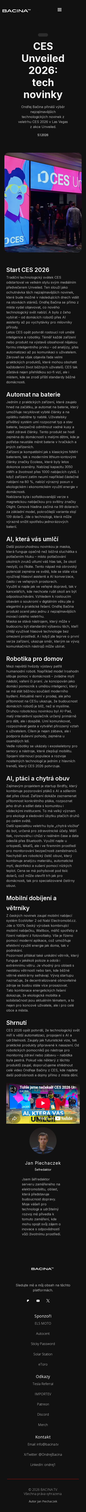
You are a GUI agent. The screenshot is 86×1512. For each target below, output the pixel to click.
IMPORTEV (43, 1394)
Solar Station (42, 1354)
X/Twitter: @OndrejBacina (43, 1454)
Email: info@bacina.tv (43, 1444)
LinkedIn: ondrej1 (43, 1464)
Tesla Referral (43, 1384)
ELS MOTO (43, 1323)
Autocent (43, 1333)
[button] (55, 9)
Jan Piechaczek (47, 1501)
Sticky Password (43, 1343)
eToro (43, 1364)
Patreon (43, 1404)
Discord (43, 1414)
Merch (43, 1424)
